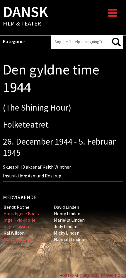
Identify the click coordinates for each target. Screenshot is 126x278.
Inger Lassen (16, 226)
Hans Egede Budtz (22, 213)
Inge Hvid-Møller (20, 220)
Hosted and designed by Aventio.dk (93, 275)
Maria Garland (17, 239)
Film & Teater (25, 16)
